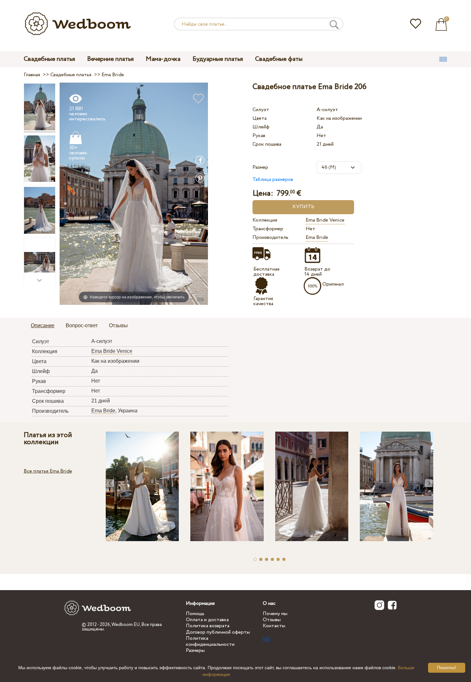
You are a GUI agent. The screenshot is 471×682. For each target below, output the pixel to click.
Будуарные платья (218, 59)
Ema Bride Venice (325, 220)
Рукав (258, 136)
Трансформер (267, 229)
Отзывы (272, 619)
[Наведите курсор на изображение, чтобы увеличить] (134, 193)
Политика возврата (207, 625)
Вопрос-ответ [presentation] (82, 325)
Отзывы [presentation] (118, 325)
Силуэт (260, 110)
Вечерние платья (110, 59)
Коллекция (264, 220)
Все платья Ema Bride (48, 471)
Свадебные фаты (278, 59)
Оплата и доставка (207, 619)
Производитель (270, 237)
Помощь (195, 613)
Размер (260, 167)
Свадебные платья (49, 59)
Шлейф (260, 127)
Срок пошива (266, 144)
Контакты (274, 625)
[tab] (43, 326)
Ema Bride (317, 237)
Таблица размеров (272, 179)
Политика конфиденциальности (210, 641)
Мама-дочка (163, 59)
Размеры (195, 650)
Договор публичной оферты (218, 632)
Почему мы (275, 613)
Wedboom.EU (126, 624)
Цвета (259, 118)
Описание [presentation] (42, 325)
